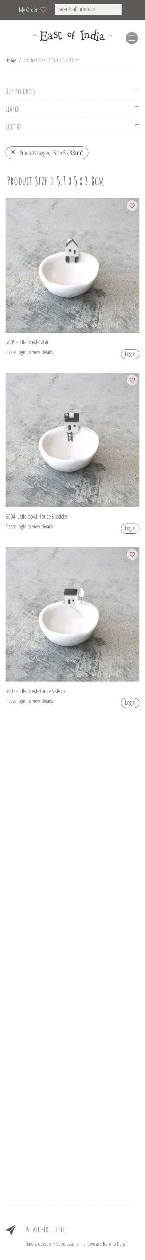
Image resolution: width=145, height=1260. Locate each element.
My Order (28, 10)
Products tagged (51, 153)
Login (130, 354)
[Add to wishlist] (132, 205)
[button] (131, 9)
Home (11, 60)
